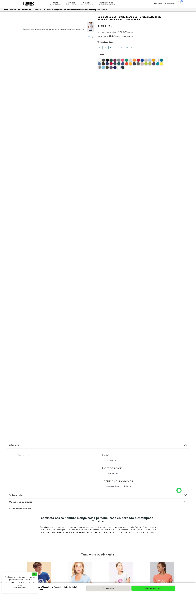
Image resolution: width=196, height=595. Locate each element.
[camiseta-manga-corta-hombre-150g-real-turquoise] (158, 64)
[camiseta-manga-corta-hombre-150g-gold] (130, 64)
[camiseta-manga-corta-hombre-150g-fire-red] (127, 64)
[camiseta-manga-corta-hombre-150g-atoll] (161, 61)
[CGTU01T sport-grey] (99, 67)
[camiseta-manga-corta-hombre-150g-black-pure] (119, 68)
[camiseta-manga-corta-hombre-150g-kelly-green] (127, 61)
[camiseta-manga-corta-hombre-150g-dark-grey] (119, 61)
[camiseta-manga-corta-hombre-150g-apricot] (154, 61)
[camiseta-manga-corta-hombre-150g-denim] (115, 64)
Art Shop (71, 3)
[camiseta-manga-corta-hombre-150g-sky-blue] (150, 61)
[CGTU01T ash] (157, 60)
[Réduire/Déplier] (179, 490)
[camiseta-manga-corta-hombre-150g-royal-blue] (142, 61)
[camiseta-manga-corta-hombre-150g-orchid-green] (146, 64)
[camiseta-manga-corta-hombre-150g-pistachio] (150, 64)
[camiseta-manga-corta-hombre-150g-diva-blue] (119, 64)
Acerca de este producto (20, 508)
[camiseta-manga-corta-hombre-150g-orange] (134, 61)
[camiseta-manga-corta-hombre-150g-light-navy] (134, 64)
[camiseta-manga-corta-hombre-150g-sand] (146, 61)
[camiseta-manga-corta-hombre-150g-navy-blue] (115, 68)
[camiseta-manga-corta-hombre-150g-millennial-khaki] (138, 64)
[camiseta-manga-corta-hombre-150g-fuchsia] (123, 61)
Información (14, 445)
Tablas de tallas (15, 495)
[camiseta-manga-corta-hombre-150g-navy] (123, 68)
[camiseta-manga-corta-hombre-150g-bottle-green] (111, 61)
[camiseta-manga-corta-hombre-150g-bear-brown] (103, 64)
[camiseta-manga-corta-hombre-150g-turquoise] (103, 68)
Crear (55, 3)
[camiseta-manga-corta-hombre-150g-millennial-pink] (142, 64)
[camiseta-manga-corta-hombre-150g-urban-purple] (111, 68)
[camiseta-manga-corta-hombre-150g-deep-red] (111, 64)
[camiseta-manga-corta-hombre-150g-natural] (130, 61)
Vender (87, 3)
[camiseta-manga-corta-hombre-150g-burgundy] (115, 61)
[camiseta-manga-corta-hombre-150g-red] (138, 61)
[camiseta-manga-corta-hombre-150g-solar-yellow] (161, 64)
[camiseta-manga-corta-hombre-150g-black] (107, 61)
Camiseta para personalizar (20, 9)
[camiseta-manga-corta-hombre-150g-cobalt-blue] (107, 64)
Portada (5, 9)
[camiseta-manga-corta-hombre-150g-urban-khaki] (107, 68)
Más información (20, 587)
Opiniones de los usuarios (20, 501)
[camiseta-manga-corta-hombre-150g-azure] (99, 64)
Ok (34, 574)
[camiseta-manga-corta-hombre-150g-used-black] (103, 61)
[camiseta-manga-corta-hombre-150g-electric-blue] (123, 64)
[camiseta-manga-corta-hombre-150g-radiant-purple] (154, 64)
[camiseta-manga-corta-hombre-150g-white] (99, 61)
